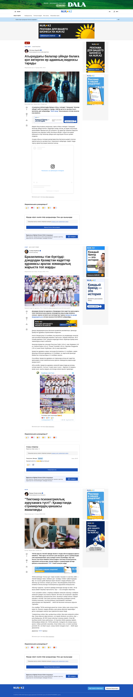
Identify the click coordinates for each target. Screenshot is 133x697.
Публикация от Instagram (52, 191)
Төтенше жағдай (37, 15)
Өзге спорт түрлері (34, 247)
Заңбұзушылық (28, 15)
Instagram (73, 236)
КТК (50, 563)
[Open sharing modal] (27, 120)
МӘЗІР (18, 11)
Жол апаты (46, 15)
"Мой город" (54, 111)
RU (109, 11)
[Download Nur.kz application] (66, 4)
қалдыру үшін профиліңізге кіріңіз (59, 221)
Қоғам (26, 489)
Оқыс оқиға (17, 15)
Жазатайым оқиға (54, 15)
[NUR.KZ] (66, 11)
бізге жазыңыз (50, 197)
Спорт (26, 247)
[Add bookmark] (26, 125)
